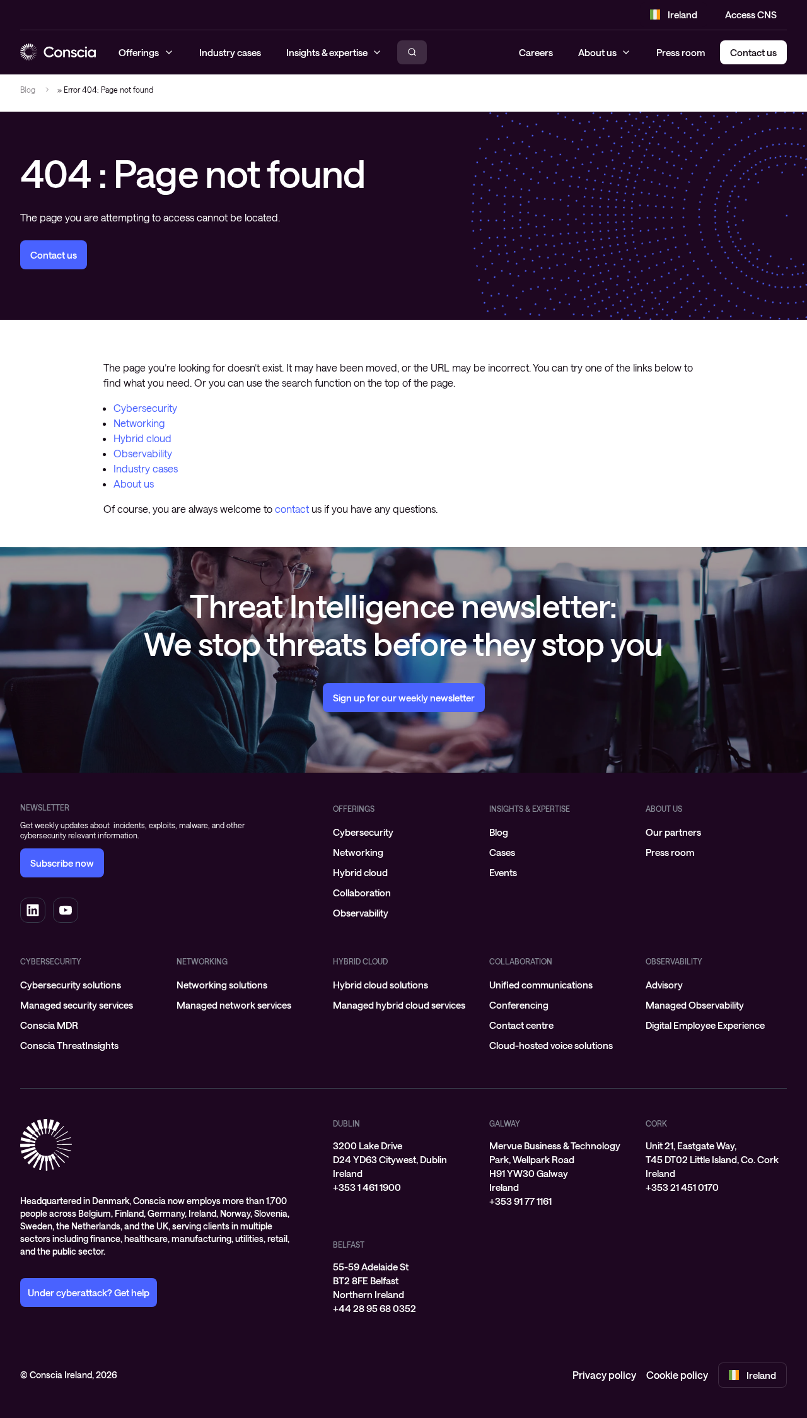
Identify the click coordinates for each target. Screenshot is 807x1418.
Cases (502, 852)
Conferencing (519, 1005)
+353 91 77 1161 (520, 1201)
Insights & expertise (529, 808)
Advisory (664, 984)
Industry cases (145, 468)
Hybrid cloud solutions (380, 984)
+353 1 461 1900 (367, 1187)
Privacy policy (604, 1375)
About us (597, 52)
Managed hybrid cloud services (399, 1005)
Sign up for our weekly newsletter (404, 697)
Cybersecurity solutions (70, 984)
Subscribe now (62, 863)
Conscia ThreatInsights (69, 1045)
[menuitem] (403, 832)
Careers (536, 52)
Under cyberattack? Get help (88, 1292)
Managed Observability (695, 1005)
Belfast (348, 1244)
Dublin (346, 1123)
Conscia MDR (49, 1025)
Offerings (353, 808)
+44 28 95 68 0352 (374, 1308)
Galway (504, 1123)
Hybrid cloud (142, 438)
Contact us (53, 255)
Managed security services (76, 1005)
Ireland (682, 14)
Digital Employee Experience (705, 1025)
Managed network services (234, 1005)
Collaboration (362, 892)
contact (292, 509)
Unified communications (541, 984)
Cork (656, 1123)
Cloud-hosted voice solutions (551, 1045)
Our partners (673, 832)
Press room (680, 52)
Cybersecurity (145, 408)
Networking (139, 423)
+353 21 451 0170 (682, 1187)
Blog (27, 89)
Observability (142, 453)
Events (503, 872)
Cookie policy (677, 1375)
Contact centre (521, 1025)
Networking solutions (222, 984)
